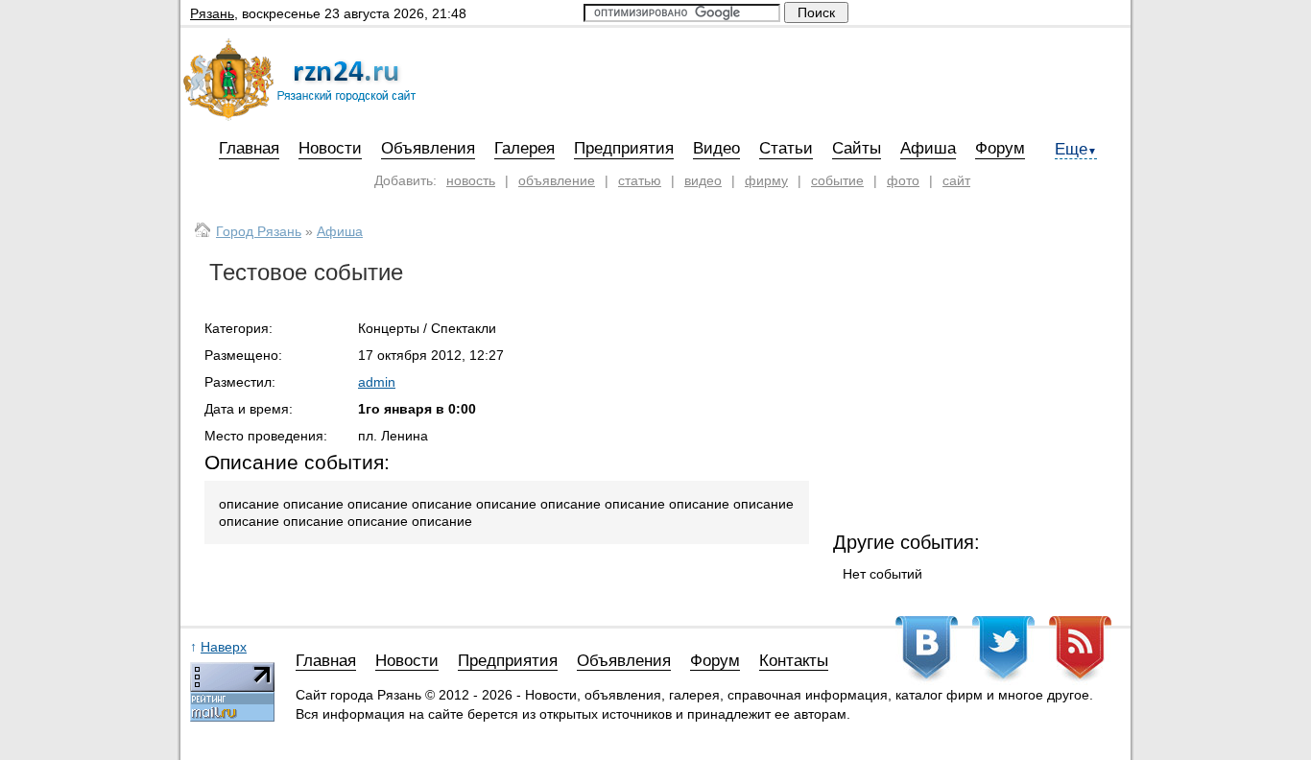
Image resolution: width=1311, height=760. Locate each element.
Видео (716, 148)
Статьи (786, 148)
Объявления (428, 148)
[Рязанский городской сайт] (302, 116)
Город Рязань (258, 231)
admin (376, 382)
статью (639, 180)
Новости (330, 148)
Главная (249, 148)
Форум (1000, 148)
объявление (556, 180)
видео (703, 180)
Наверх (224, 646)
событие (837, 180)
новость (470, 180)
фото (903, 180)
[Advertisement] (977, 386)
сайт (956, 180)
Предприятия (624, 148)
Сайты (856, 148)
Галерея (524, 148)
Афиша (928, 148)
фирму (766, 180)
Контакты (793, 661)
